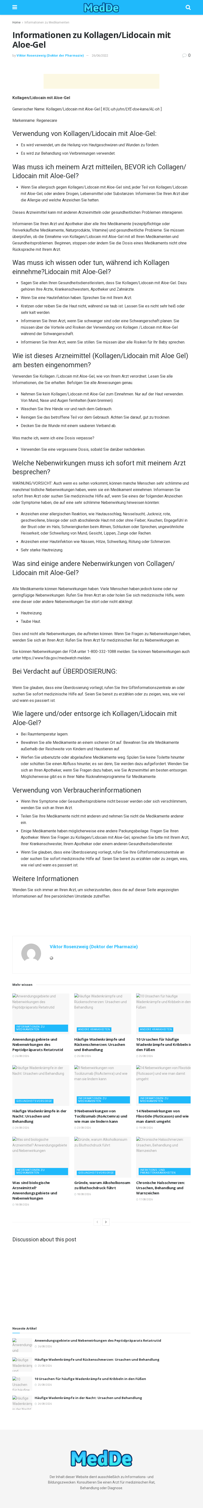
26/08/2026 (22, 1056)
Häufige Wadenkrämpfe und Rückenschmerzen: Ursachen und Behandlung (99, 1044)
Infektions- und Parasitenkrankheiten (158, 1171)
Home (16, 22)
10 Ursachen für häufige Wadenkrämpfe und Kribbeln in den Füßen (164, 1044)
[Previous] (97, 1222)
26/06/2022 (100, 55)
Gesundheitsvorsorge (34, 1101)
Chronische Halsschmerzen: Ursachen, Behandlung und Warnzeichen (160, 1187)
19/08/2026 (145, 1127)
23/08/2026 (83, 1127)
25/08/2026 (83, 1056)
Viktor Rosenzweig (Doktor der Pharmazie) (50, 55)
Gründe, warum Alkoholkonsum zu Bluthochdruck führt (102, 1185)
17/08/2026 (145, 1199)
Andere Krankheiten (94, 1029)
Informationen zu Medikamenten (47, 22)
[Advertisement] (101, 81)
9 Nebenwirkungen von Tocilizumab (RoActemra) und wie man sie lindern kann (100, 1116)
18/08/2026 (22, 1204)
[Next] (106, 1222)
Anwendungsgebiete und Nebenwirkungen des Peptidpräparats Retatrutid (37, 1044)
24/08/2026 (22, 1127)
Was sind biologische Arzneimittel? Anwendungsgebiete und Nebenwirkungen (34, 1190)
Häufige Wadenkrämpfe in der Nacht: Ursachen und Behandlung (39, 1116)
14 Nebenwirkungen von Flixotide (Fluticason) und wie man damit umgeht (162, 1116)
